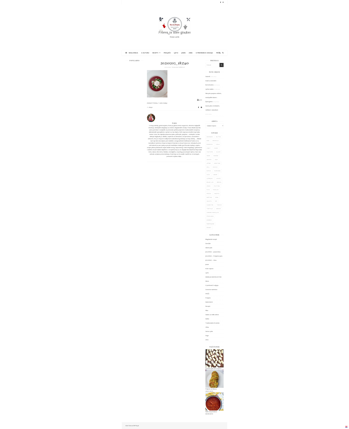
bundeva (210, 144)
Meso (207, 281)
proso (209, 193)
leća (208, 174)
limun (215, 174)
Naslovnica (133, 53)
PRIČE (218, 53)
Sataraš (207, 76)
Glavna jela (208, 248)
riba (216, 197)
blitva (218, 136)
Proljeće (167, 53)
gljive (218, 152)
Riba (206, 310)
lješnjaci (210, 178)
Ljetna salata (209, 89)
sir (216, 201)
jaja (216, 159)
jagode (209, 159)
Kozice (215, 167)
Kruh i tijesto (209, 268)
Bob (208, 140)
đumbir (209, 220)
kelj (208, 167)
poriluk (216, 189)
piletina (217, 186)
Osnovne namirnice (211, 289)
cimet (209, 148)
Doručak (207, 243)
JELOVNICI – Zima (210, 260)
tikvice (219, 205)
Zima (190, 53)
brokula (216, 140)
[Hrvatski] (346, 427)
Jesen (183, 53)
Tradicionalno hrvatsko (212, 323)
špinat (209, 227)
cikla (218, 144)
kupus (209, 170)
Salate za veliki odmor (212, 314)
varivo (218, 208)
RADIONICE (209, 302)
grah (208, 155)
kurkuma (217, 170)
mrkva (219, 182)
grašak (215, 155)
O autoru (145, 53)
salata (209, 201)
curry (216, 148)
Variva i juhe (209, 331)
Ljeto (176, 53)
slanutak (210, 205)
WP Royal (136, 425)
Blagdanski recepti (211, 239)
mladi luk (210, 182)
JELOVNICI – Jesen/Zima (212, 252)
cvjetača (210, 152)
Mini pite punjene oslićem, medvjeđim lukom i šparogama (213, 97)
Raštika (209, 197)
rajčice (216, 193)
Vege (207, 335)
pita (208, 189)
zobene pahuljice (213, 212)
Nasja (151, 107)
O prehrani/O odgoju (204, 53)
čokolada (210, 216)
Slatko (207, 319)
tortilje (210, 208)
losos (218, 178)
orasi (209, 186)
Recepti (155, 53)
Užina (207, 327)
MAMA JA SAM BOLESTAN (213, 277)
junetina (217, 163)
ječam (209, 163)
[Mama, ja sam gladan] (174, 26)
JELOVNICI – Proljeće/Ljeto (213, 256)
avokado (210, 136)
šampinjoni (210, 224)
